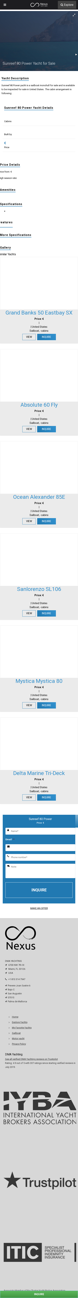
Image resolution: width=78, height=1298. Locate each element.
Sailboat (16, 1033)
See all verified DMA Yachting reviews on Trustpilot (31, 1059)
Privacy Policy (19, 1044)
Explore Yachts (19, 1022)
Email (9, 839)
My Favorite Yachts (22, 1027)
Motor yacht (18, 1038)
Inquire (46, 336)
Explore (68, 5)
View (29, 336)
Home (15, 1016)
